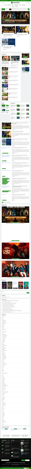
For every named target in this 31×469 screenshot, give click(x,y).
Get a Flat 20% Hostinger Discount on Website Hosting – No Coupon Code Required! (15, 436)
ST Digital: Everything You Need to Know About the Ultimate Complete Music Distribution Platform (12, 310)
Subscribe (27, 460)
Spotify (3, 410)
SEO (2, 400)
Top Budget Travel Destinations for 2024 (13, 88)
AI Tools (8, 110)
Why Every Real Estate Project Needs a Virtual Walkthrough (7, 446)
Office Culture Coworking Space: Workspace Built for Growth (20, 155)
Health (3, 74)
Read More (18, 36)
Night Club (3, 394)
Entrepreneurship (4, 181)
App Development (4, 320)
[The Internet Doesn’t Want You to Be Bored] (16, 10)
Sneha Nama (13, 148)
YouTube (3, 424)
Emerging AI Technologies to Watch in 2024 (13, 84)
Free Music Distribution (4, 364)
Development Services (4, 345)
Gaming (3, 365)
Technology (20, 33)
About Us (17, 6)
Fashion (3, 360)
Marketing (8, 181)
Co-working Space (4, 334)
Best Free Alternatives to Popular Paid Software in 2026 (19, 147)
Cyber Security (3, 339)
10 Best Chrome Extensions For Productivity (17, 170)
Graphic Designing (4, 315)
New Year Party (3, 389)
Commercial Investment (4, 335)
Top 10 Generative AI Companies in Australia (26, 443)
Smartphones (3, 405)
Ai (6, 110)
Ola (2, 395)
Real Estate (3, 399)
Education (3, 19)
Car (2, 330)
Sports (3, 409)
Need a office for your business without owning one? (19, 194)
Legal (2, 375)
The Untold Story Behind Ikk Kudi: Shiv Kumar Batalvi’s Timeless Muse (15, 241)
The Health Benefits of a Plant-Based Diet (13, 71)
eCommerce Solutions (4, 180)
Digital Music (3, 349)
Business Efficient (4, 329)
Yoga (2, 423)
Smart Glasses (3, 404)
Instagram (18, 33)
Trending (3, 128)
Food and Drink (4, 95)
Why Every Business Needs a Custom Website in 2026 (19, 178)
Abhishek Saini (5, 48)
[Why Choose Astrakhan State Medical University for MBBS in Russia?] (15, 17)
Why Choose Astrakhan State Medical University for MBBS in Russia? (20, 0)
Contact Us (13, 6)
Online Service (4, 182)
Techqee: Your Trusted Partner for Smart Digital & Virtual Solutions (16, 453)
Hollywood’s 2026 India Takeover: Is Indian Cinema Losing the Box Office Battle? (25, 59)
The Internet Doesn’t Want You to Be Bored (22, 34)
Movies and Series (8, 33)
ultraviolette (3, 420)
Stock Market (3, 414)
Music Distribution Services (5, 385)
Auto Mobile (3, 324)
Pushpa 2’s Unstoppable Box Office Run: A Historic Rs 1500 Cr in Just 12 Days (15, 259)
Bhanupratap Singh (19, 35)
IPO (2, 374)
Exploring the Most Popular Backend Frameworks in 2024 (26, 446)
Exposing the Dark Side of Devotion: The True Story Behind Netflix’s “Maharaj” (5, 62)
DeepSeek (3, 344)
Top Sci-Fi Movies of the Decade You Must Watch (13, 114)
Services (7, 182)
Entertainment (4, 33)
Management (3, 379)
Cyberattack (3, 340)
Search (3, 291)
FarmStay (3, 359)
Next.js (3, 390)
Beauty (3, 325)
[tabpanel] (6, 432)
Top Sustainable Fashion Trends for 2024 (13, 67)
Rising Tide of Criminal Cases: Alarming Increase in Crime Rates (15, 62)
